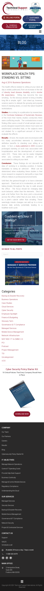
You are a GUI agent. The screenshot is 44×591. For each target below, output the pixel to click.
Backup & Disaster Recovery (13, 296)
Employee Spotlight (9, 314)
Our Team (5, 432)
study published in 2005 (25, 146)
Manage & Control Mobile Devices (13, 482)
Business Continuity (9, 477)
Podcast (5, 346)
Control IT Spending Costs (11, 469)
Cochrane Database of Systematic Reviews (24, 115)
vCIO (4, 361)
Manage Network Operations (12, 464)
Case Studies (7, 303)
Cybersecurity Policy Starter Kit (12, 454)
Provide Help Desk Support (11, 473)
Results (4, 445)
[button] (11, 26)
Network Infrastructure (11, 335)
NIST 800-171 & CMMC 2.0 (12, 339)
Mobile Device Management (13, 332)
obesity (7, 92)
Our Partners (6, 436)
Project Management (10, 350)
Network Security (8, 523)
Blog (3, 450)
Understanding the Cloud (10, 491)
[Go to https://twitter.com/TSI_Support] (10, 557)
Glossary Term (7, 321)
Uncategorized (7, 357)
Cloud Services (8, 307)
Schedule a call (7, 545)
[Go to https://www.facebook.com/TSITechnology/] (7, 557)
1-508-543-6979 (12, 554)
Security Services (8, 505)
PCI (3, 343)
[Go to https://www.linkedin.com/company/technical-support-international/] (3, 557)
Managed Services (9, 328)
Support (4, 537)
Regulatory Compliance (10, 486)
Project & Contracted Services (12, 527)
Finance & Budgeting (10, 317)
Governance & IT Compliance (13, 325)
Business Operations (10, 299)
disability (26, 92)
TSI (3, 353)
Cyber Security (7, 310)
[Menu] (22, 581)
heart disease (16, 92)
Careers (4, 441)
